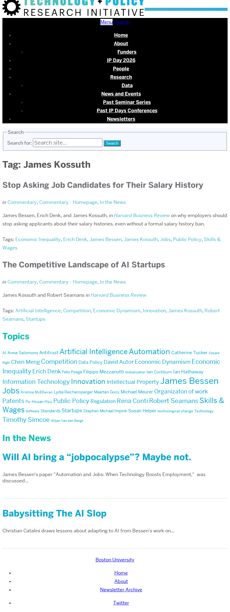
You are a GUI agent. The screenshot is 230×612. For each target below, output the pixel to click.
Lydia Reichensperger (73, 392)
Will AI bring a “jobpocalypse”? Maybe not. (96, 457)
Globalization (135, 372)
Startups (35, 319)
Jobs (165, 239)
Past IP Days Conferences (127, 110)
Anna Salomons (22, 352)
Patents (13, 401)
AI (4, 352)
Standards (50, 410)
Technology (204, 411)
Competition (77, 310)
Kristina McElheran (37, 392)
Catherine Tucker (189, 353)
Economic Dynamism (116, 310)
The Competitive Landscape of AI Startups (83, 265)
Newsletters (121, 119)
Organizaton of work (181, 391)
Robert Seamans (173, 401)
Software (32, 411)
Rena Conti (132, 401)
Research (121, 77)
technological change (175, 411)
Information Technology (36, 382)
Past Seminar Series (127, 102)
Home (121, 35)
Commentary (22, 202)
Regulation (103, 401)
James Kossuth (141, 239)
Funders (127, 52)
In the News (113, 202)
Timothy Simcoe (26, 420)
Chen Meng (25, 361)
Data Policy (90, 362)
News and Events (121, 94)
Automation (149, 351)
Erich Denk (75, 239)
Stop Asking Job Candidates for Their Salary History (102, 185)
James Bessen (106, 239)
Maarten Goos (106, 392)
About (121, 43)
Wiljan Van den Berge (67, 421)
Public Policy (187, 239)
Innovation (154, 310)
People (121, 69)
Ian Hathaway (188, 372)
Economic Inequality (38, 239)
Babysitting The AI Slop (54, 513)
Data (127, 85)
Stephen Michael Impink (105, 410)
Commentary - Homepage (68, 202)
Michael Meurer (137, 392)
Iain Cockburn (159, 372)
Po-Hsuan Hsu (38, 401)
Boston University (115, 560)
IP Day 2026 (121, 60)
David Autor (119, 361)
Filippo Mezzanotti (103, 372)
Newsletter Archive (121, 590)
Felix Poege (72, 372)
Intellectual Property (133, 381)
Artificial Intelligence (38, 310)
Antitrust (48, 353)
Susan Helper (142, 411)
